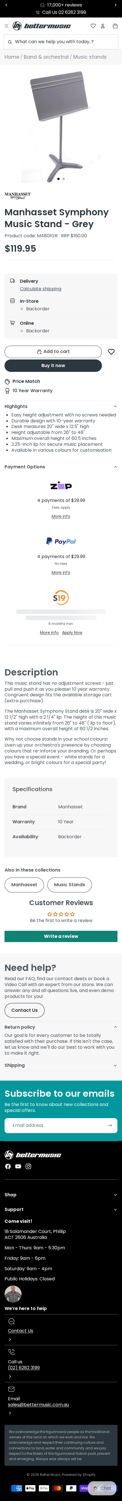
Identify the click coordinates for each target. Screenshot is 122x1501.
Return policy (20, 1027)
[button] (66, 290)
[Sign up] (110, 1125)
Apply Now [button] (72, 632)
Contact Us (24, 1010)
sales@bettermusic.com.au (38, 1404)
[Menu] (6, 25)
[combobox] (61, 42)
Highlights (16, 406)
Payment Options (25, 467)
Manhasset (24, 884)
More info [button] (61, 516)
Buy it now (53, 365)
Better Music (50, 1474)
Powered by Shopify (79, 1474)
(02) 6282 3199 (24, 1367)
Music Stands (69, 884)
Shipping (15, 1065)
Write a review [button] (61, 936)
